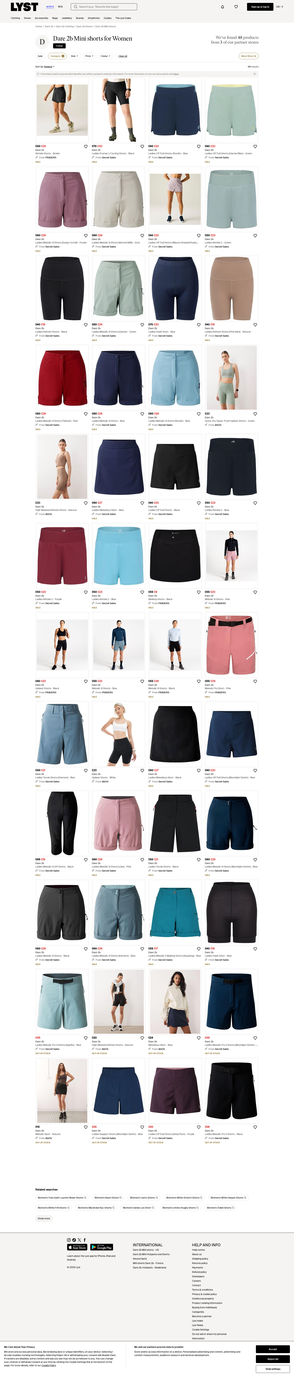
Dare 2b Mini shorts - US (146, 1249)
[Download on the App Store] (77, 1248)
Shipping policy (200, 1258)
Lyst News (197, 1325)
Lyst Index (197, 1320)
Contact (196, 1285)
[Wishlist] (236, 7)
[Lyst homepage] (24, 6)
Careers (196, 1280)
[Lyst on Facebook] (84, 1241)
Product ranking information (207, 1303)
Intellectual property (203, 1298)
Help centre (198, 1249)
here (176, 74)
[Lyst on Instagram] (69, 1241)
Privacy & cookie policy (204, 1294)
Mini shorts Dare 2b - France (148, 1263)
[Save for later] (85, 146)
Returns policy (200, 1263)
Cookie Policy (49, 1365)
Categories (198, 1311)
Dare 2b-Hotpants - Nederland (149, 1267)
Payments (197, 1267)
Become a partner (202, 1316)
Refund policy (199, 1272)
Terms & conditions (202, 1289)
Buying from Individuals (204, 1307)
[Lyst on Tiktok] (74, 1241)
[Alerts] (222, 7)
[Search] (76, 7)
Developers (198, 1276)
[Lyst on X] (79, 1241)
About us (197, 1254)
